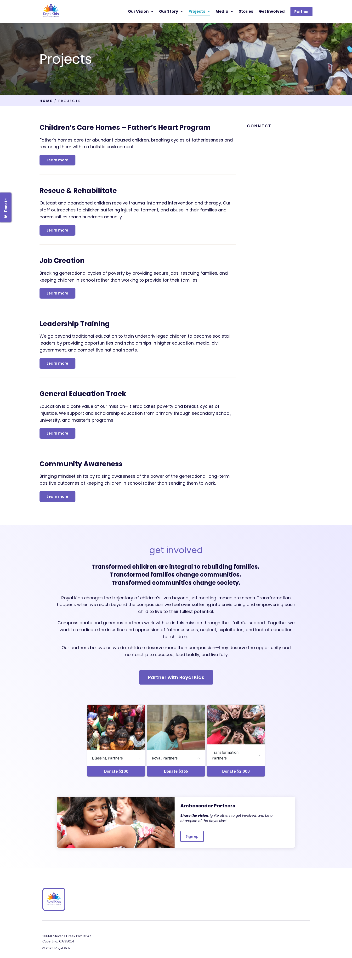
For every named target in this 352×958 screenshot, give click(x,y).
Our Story (168, 11)
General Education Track (83, 393)
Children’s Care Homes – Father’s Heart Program (125, 127)
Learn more (57, 160)
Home (46, 100)
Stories (246, 11)
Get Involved (272, 11)
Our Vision (138, 11)
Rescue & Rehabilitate (78, 190)
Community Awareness (81, 464)
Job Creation (62, 260)
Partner (301, 11)
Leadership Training (75, 324)
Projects (196, 11)
